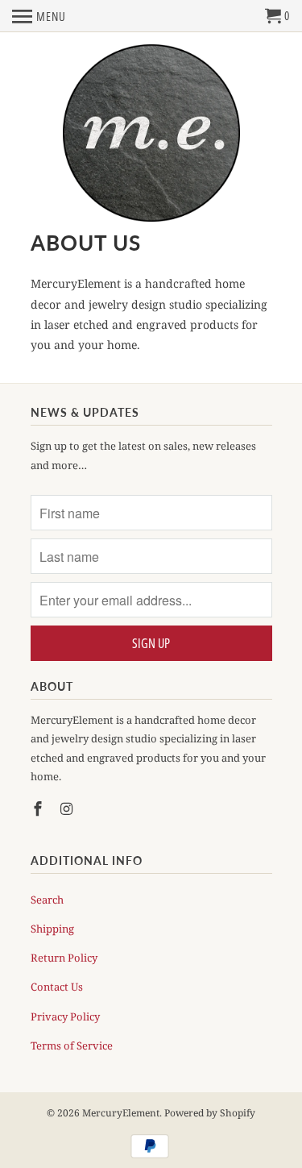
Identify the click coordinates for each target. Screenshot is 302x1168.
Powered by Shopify (209, 1113)
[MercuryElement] (151, 134)
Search (47, 899)
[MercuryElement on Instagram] (68, 808)
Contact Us (57, 986)
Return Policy (64, 957)
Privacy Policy (65, 1016)
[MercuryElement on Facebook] (39, 808)
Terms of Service (72, 1045)
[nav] (39, 16)
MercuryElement (120, 1113)
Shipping (52, 928)
